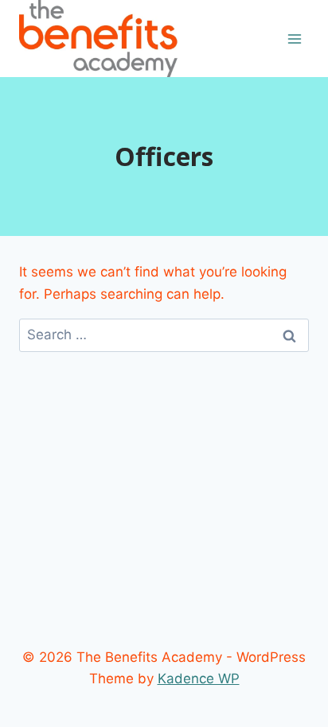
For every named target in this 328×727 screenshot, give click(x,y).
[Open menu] (294, 38)
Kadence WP (199, 678)
